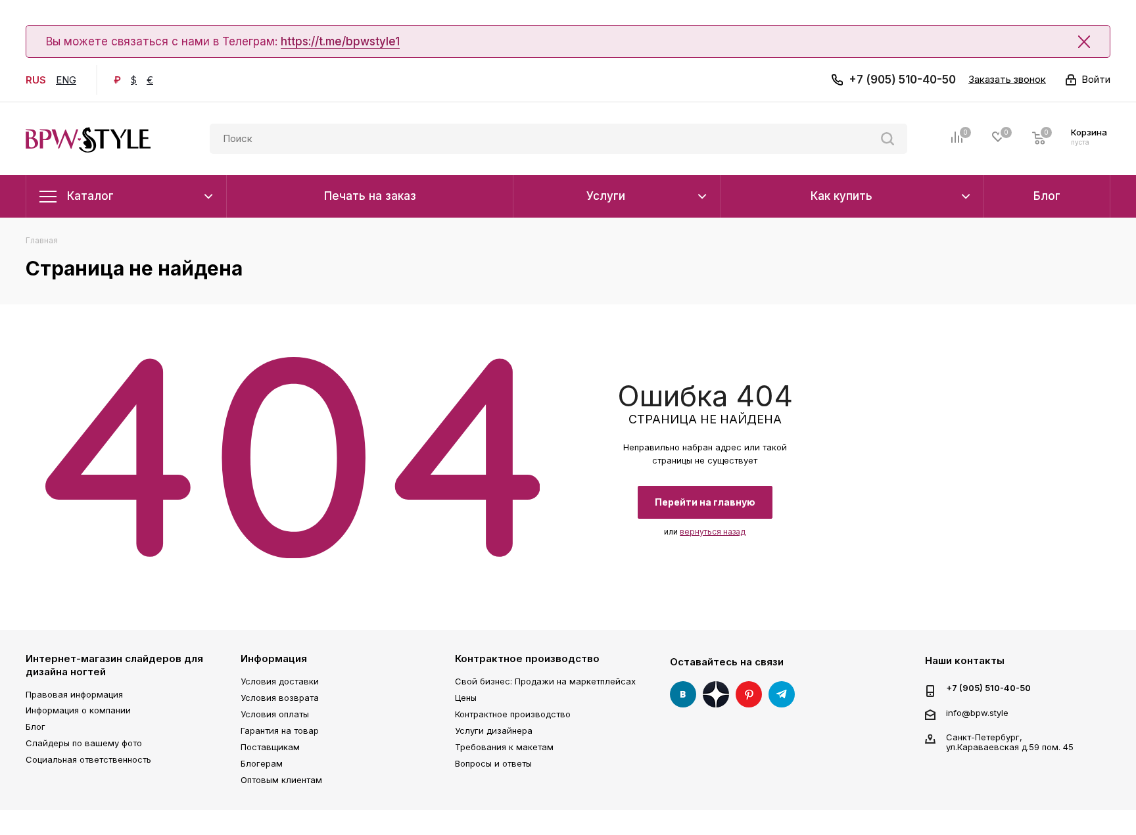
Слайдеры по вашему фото (84, 743)
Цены (466, 697)
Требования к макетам (504, 747)
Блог (35, 726)
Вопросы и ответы (493, 763)
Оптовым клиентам (281, 780)
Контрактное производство (527, 658)
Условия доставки (280, 681)
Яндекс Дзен (716, 694)
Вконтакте (683, 694)
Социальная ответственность (88, 759)
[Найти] (887, 139)
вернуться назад (713, 532)
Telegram (782, 694)
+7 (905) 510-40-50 (902, 79)
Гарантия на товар (280, 730)
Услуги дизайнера (493, 730)
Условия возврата (280, 697)
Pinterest (749, 694)
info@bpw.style (977, 712)
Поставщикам (270, 747)
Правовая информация (74, 694)
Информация (274, 658)
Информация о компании (78, 710)
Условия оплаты (275, 714)
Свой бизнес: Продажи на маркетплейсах (545, 681)
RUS (36, 80)
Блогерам (262, 763)
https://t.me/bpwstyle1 (340, 41)
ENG (66, 80)
